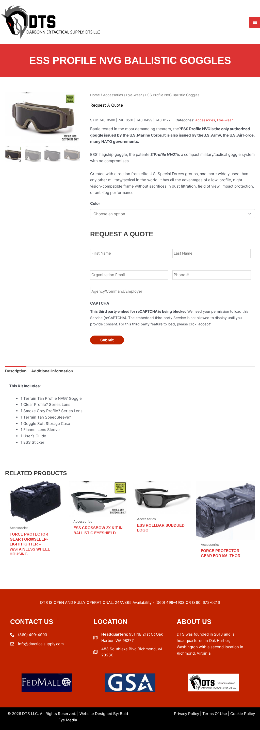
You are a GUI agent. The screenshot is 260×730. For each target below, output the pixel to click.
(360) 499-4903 (32, 634)
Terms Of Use (214, 713)
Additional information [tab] (52, 371)
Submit (107, 340)
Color (95, 203)
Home (95, 95)
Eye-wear (134, 95)
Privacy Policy (186, 713)
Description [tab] (15, 371)
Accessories (113, 95)
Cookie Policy (242, 713)
